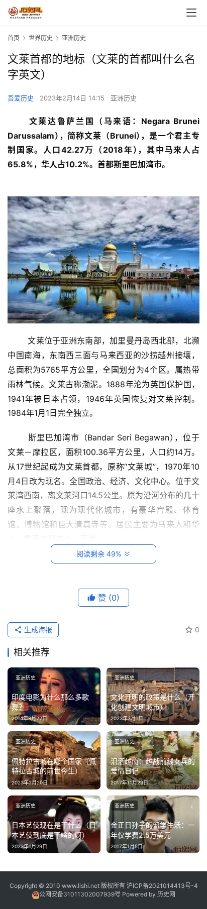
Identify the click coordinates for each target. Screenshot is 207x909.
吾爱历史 (21, 98)
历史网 (166, 894)
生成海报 (37, 629)
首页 (14, 38)
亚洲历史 (124, 98)
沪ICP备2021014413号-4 (162, 885)
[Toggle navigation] (191, 13)
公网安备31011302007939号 (80, 894)
